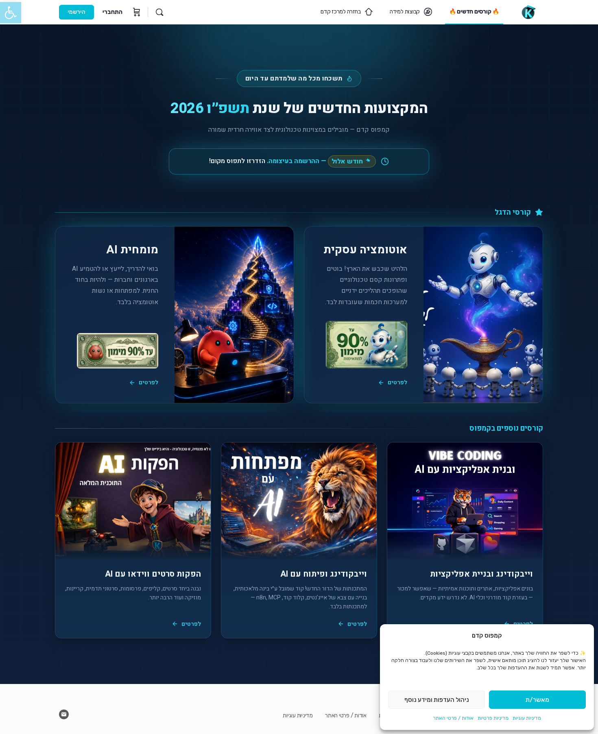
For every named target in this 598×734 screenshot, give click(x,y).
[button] (10, 12)
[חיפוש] (159, 12)
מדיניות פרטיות (493, 718)
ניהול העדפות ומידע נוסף (436, 700)
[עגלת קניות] (136, 12)
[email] (64, 714)
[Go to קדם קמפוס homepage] (528, 11)
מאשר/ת (537, 700)
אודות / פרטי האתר (453, 718)
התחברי (112, 12)
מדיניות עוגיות (527, 718)
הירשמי (76, 12)
